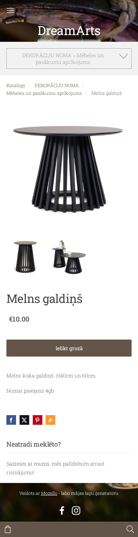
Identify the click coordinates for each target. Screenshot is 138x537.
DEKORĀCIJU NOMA (57, 85)
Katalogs (15, 85)
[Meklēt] (130, 529)
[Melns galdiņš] (25, 257)
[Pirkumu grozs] (7, 529)
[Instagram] (76, 510)
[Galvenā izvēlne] (10, 10)
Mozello (49, 493)
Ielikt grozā (69, 348)
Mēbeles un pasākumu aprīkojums (44, 93)
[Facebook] (62, 510)
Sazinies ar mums (27, 463)
